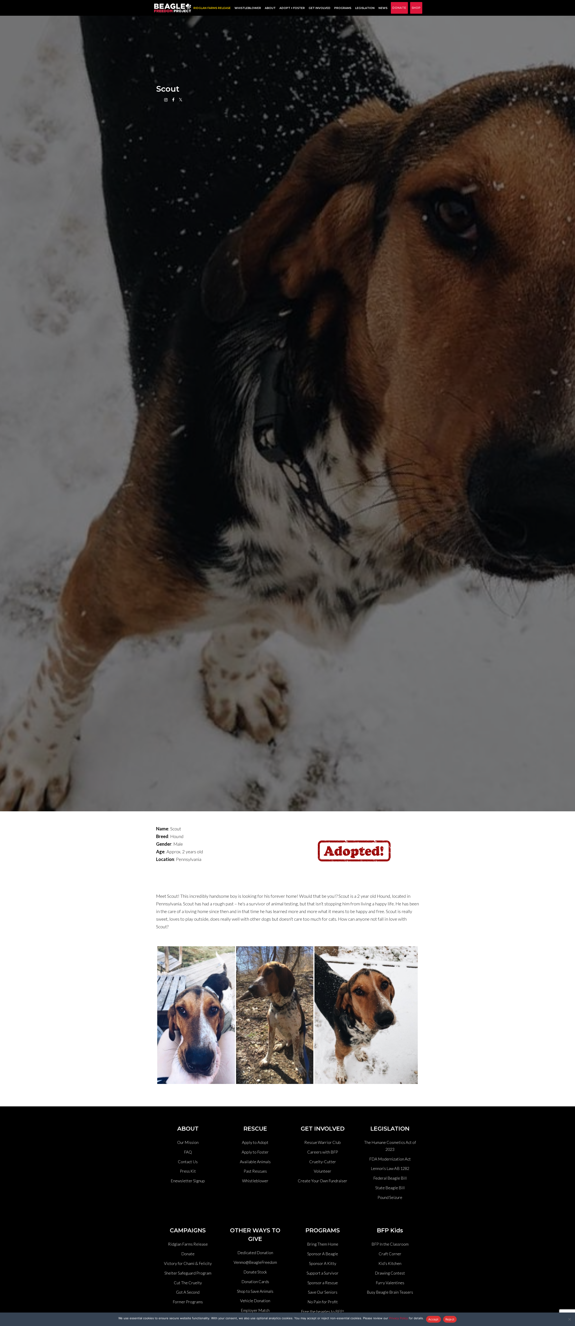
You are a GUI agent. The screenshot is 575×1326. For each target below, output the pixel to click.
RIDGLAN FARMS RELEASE (212, 8)
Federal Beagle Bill (390, 1178)
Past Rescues (255, 1171)
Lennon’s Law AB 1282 (390, 1168)
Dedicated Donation (255, 1252)
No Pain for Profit (322, 1301)
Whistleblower (247, 8)
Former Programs (188, 1301)
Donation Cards (255, 1281)
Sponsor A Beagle (322, 1253)
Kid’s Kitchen (389, 1263)
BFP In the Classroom (390, 1244)
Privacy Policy (398, 1318)
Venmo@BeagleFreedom (255, 1262)
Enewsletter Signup (188, 1180)
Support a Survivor (322, 1273)
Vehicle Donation (255, 1300)
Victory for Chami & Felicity (188, 1263)
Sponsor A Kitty (322, 1263)
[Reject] (569, 1319)
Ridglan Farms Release (188, 1244)
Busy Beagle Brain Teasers (390, 1292)
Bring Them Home (322, 1244)
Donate (399, 7)
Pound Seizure (390, 1197)
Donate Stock (255, 1271)
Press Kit (188, 1171)
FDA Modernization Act (390, 1158)
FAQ (188, 1151)
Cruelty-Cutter (322, 1161)
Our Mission (188, 1142)
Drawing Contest (390, 1273)
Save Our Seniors (322, 1292)
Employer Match (255, 1310)
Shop (416, 7)
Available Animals (255, 1161)
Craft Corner (390, 1253)
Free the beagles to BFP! (322, 1311)
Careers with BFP (322, 1151)
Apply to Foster (255, 1151)
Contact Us (188, 1161)
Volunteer (322, 1171)
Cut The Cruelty (188, 1282)
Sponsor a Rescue (322, 1282)
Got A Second (187, 1292)
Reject (450, 1319)
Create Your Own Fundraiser (322, 1180)
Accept (433, 1319)
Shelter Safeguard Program (187, 1273)
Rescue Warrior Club (322, 1142)
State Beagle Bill (390, 1187)
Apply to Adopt (255, 1142)
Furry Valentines (390, 1282)
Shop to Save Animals (255, 1291)
